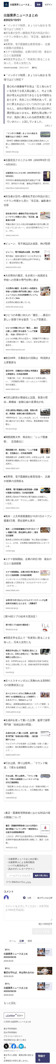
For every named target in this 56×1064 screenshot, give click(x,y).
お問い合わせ (9, 1043)
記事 (22, 940)
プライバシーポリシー (13, 1036)
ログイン (48, 4)
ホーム (12, 940)
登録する (41, 1057)
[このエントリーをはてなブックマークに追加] (21, 1046)
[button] (6, 897)
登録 (38, 4)
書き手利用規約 (10, 1028)
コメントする (42, 931)
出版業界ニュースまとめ (21, 4)
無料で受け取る (41, 875)
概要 (30, 940)
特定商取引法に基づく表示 (15, 1039)
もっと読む (10, 1003)
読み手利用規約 (10, 1032)
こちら (28, 881)
